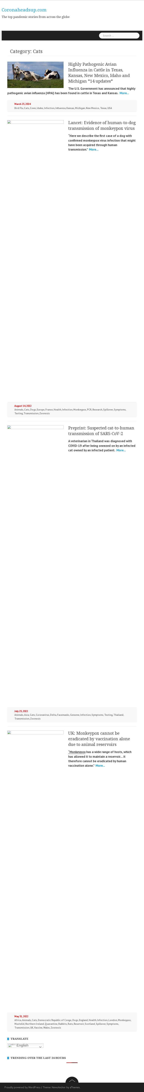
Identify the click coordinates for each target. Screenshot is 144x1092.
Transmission (31, 413)
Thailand (118, 715)
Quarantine (51, 1024)
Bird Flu (18, 108)
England (83, 1020)
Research (97, 409)
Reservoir (79, 1024)
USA (109, 108)
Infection (49, 108)
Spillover (108, 409)
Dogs (33, 409)
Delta (53, 715)
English (22, 1045)
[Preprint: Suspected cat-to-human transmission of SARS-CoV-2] (35, 566)
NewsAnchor (59, 1087)
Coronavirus (42, 715)
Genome (74, 715)
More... (124, 93)
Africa (17, 1020)
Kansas (70, 108)
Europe (40, 409)
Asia (26, 715)
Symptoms (120, 409)
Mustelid (19, 1024)
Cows (33, 108)
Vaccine (38, 1027)
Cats (26, 108)
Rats (70, 1024)
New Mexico (92, 108)
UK (31, 1027)
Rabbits (62, 1024)
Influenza (60, 108)
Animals (18, 409)
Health (57, 409)
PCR (89, 409)
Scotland (90, 1024)
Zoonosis (44, 413)
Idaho (40, 108)
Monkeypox (79, 409)
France (49, 409)
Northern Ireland (34, 1024)
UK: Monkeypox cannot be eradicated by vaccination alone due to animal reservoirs (99, 739)
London (112, 1020)
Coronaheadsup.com (24, 10)
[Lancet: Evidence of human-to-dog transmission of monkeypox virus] (35, 260)
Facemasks (63, 715)
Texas (103, 108)
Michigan (80, 108)
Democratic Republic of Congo (54, 1020)
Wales (46, 1027)
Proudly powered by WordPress (22, 1087)
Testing (18, 413)
